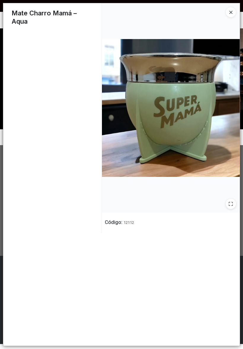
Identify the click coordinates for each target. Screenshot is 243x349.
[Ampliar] (231, 203)
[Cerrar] (231, 12)
